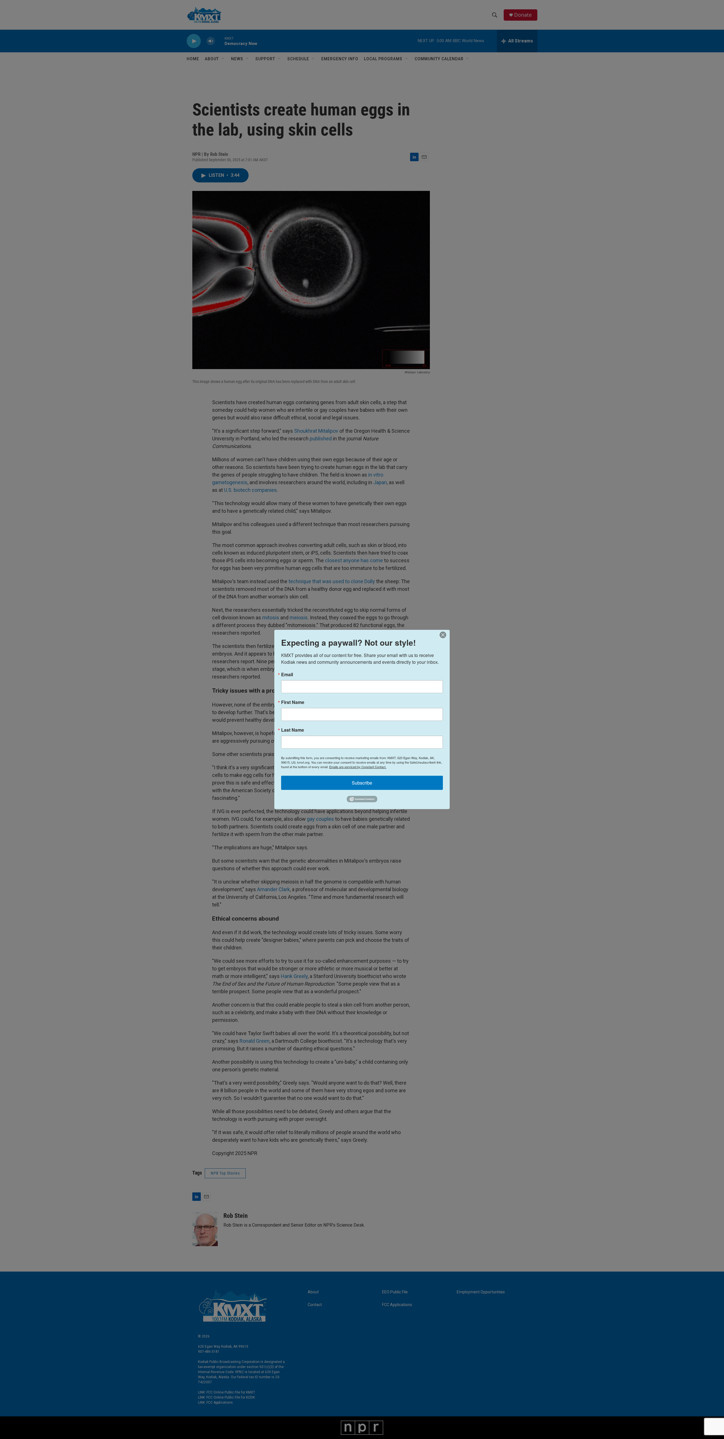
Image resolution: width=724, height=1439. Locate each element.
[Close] (444, 635)
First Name (292, 702)
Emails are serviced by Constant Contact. (357, 766)
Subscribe (362, 782)
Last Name (292, 730)
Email (287, 674)
